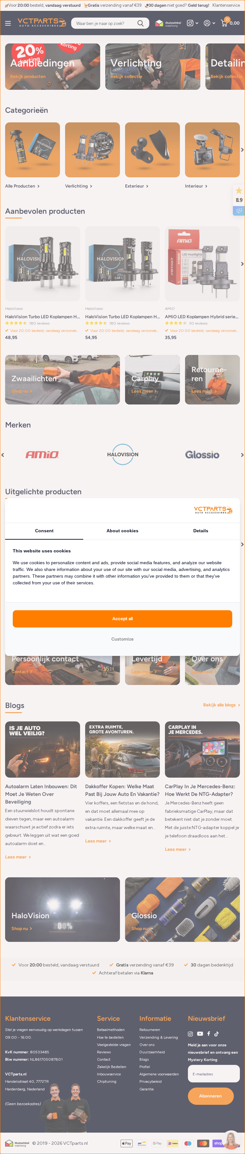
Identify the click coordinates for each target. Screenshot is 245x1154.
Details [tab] (200, 530)
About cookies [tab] (122, 530)
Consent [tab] (44, 530)
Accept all (122, 618)
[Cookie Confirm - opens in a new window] (213, 510)
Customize (122, 639)
